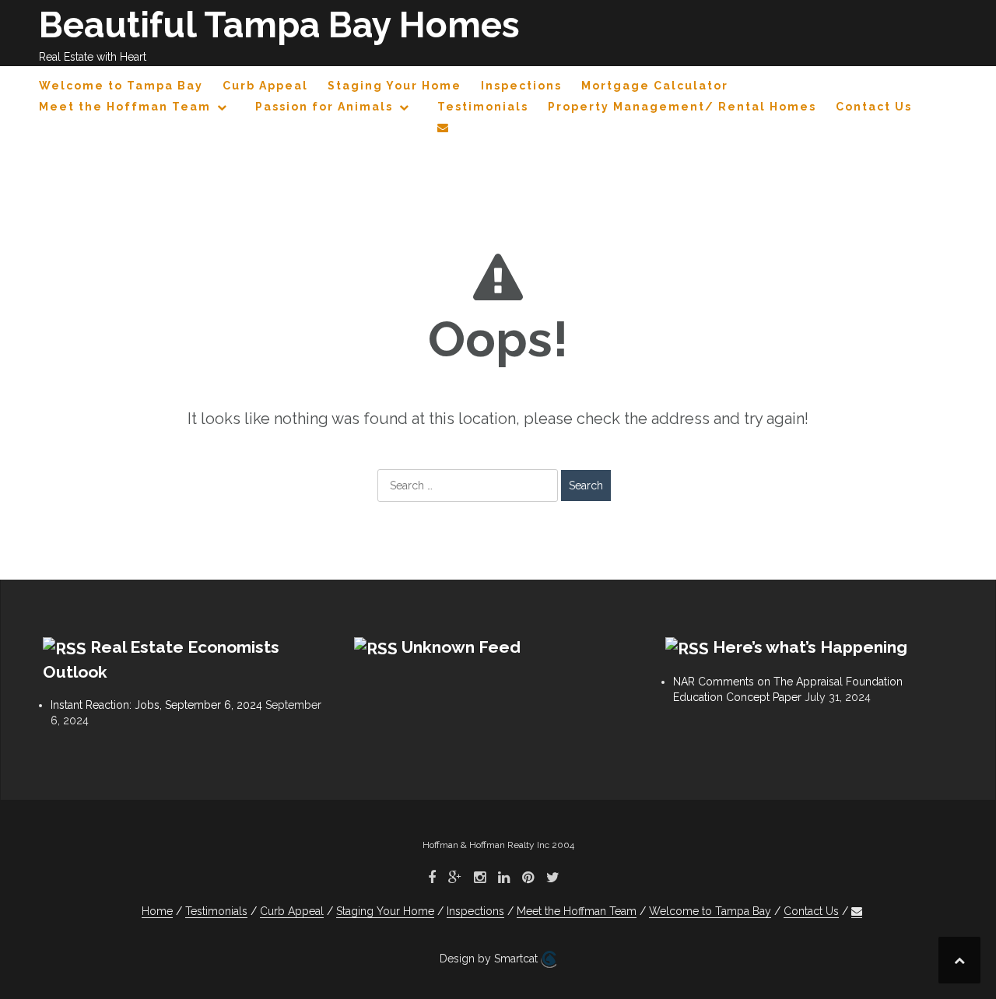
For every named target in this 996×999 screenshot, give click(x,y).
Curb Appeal (265, 85)
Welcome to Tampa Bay (121, 85)
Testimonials (482, 106)
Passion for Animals (324, 106)
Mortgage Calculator (654, 85)
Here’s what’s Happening (810, 647)
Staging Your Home (394, 85)
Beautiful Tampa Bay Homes (279, 25)
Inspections (521, 85)
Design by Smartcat (490, 958)
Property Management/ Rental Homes (682, 106)
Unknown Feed (461, 647)
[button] (443, 130)
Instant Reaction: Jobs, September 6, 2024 (156, 705)
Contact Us (874, 106)
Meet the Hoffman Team (125, 106)
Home (157, 911)
